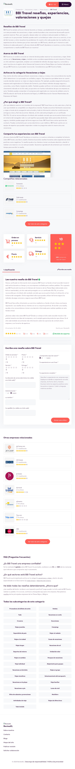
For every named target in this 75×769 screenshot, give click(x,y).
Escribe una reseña (65, 269)
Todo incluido (20, 707)
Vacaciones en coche (55, 615)
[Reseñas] (8, 4)
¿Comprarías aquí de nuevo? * (49, 356)
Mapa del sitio (9, 742)
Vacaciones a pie (20, 688)
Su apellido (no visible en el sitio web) (17, 408)
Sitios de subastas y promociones (20, 694)
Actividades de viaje (19, 700)
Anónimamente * (10, 391)
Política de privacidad (55, 761)
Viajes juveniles (20, 627)
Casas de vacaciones (55, 639)
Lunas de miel (55, 688)
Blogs (5, 738)
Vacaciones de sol (55, 645)
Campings (55, 627)
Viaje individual (20, 664)
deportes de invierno (44, 580)
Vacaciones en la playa (20, 682)
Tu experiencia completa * (47, 373)
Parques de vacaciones (55, 658)
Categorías (19, 9)
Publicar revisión (9, 746)
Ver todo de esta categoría (37, 224)
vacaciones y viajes (44, 578)
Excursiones (55, 621)
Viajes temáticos (20, 676)
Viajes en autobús (20, 658)
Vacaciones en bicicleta (19, 670)
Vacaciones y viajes (31, 9)
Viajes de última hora (55, 700)
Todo (19, 615)
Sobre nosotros (9, 730)
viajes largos (31, 580)
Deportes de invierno (20, 651)
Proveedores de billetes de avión (19, 609)
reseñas (6, 594)
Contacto (7, 734)
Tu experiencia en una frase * (48, 362)
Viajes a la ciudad (20, 639)
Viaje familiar (55, 682)
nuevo (14, 393)
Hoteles (55, 609)
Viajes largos (44, 9)
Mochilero (55, 694)
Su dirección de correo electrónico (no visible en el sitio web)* (19, 379)
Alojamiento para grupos (55, 664)
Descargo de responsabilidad (35, 761)
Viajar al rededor (55, 633)
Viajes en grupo (55, 670)
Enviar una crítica (60, 420)
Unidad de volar (55, 651)
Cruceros (20, 621)
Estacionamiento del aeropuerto (55, 676)
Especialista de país (19, 633)
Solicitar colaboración (11, 750)
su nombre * (9, 397)
